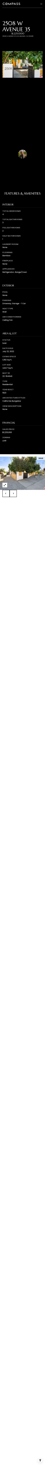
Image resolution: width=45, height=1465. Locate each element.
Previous (6, 493)
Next (13, 493)
